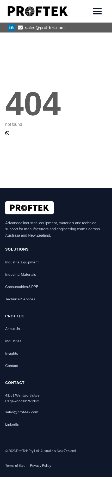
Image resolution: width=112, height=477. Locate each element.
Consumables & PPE (21, 286)
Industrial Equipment (22, 261)
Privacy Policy (40, 465)
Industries (13, 340)
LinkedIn (12, 424)
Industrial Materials (20, 274)
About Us (12, 328)
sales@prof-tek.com (21, 411)
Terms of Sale (15, 465)
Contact (11, 365)
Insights (11, 353)
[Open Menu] (97, 11)
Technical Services (20, 298)
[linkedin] (11, 27)
